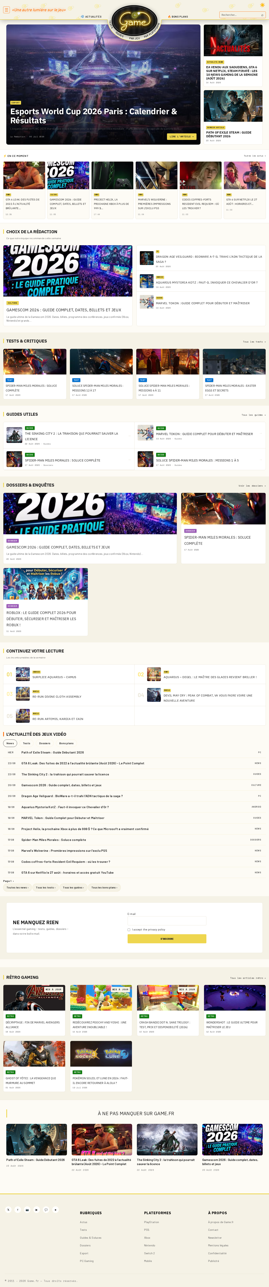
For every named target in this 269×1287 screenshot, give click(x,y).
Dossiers (44, 743)
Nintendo (149, 1245)
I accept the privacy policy (148, 929)
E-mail (131, 913)
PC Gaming (87, 1261)
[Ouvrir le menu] (6, 10)
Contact (213, 1229)
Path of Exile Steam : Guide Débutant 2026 (52, 752)
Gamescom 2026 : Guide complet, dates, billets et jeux (61, 785)
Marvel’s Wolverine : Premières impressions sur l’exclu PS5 (64, 850)
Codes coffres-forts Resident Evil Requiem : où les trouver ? (65, 861)
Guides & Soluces (90, 1237)
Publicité (213, 1261)
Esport (84, 1253)
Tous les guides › (73, 887)
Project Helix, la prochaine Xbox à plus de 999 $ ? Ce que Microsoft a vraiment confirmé (85, 829)
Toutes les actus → (255, 155)
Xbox (147, 1237)
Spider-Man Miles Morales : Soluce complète (53, 839)
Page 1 (8, 881)
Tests (26, 743)
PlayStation (151, 1222)
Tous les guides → (254, 415)
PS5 (146, 1229)
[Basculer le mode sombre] (262, 5)
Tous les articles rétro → (248, 978)
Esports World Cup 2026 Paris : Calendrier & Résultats (93, 116)
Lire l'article (182, 136)
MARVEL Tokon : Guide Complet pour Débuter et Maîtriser (62, 818)
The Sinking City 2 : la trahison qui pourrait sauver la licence (65, 774)
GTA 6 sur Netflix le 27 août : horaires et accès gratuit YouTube (67, 872)
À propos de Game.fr (221, 1222)
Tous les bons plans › (104, 887)
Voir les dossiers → (252, 485)
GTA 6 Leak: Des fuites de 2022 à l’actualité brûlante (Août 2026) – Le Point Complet (82, 763)
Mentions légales (218, 1245)
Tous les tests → (254, 341)
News (10, 743)
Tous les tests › (46, 887)
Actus (83, 1222)
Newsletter (215, 1237)
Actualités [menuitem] (93, 16)
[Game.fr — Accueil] (134, 20)
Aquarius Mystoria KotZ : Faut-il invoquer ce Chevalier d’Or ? (65, 807)
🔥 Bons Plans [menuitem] (178, 16)
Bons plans (66, 743)
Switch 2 (149, 1253)
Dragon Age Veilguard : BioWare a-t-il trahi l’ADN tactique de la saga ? (72, 796)
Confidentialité (217, 1253)
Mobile (148, 1261)
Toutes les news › (17, 887)
